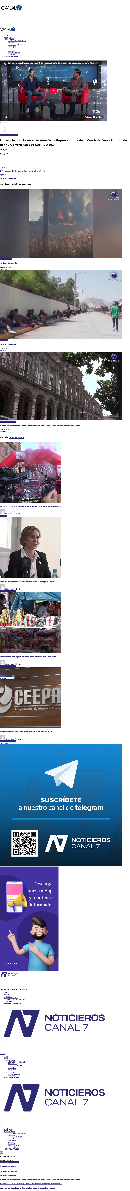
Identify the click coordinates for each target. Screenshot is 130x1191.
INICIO (6, 36)
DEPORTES (12, 48)
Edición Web (6, 267)
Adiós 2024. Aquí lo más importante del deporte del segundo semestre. (31, 506)
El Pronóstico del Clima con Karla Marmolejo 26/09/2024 (24, 171)
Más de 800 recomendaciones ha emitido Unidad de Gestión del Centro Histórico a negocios (40, 426)
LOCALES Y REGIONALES (17, 41)
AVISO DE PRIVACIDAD (11, 998)
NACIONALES (12, 42)
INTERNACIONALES (15, 44)
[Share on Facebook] (67, 125)
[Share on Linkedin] (67, 132)
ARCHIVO (7, 996)
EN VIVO (6, 994)
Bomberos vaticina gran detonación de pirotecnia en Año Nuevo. (28, 656)
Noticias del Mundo (8, 263)
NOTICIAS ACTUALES (11, 56)
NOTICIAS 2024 (9, 39)
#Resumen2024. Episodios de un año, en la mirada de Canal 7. (27, 731)
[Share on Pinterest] (67, 130)
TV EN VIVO (8, 37)
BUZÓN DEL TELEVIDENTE (12, 1003)
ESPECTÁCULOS (14, 53)
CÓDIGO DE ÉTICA (9, 1001)
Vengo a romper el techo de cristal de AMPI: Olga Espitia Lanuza (27, 581)
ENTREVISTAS (13, 135)
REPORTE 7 (12, 46)
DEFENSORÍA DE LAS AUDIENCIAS (15, 999)
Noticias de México (8, 178)
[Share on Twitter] (67, 127)
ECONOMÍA (12, 55)
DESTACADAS (4, 135)
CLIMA (10, 49)
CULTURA (11, 51)
